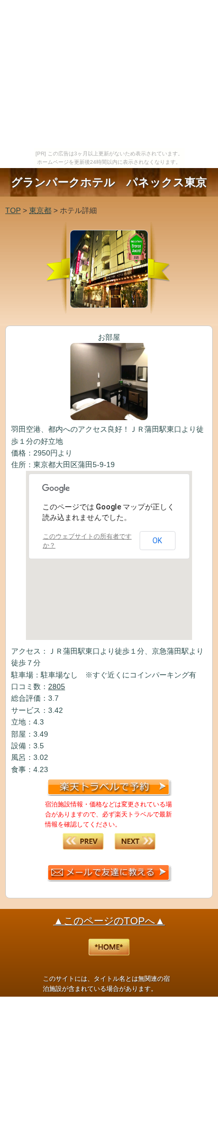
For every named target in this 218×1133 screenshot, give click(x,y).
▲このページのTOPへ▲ (109, 920)
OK (157, 540)
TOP (13, 210)
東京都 (40, 210)
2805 (56, 686)
